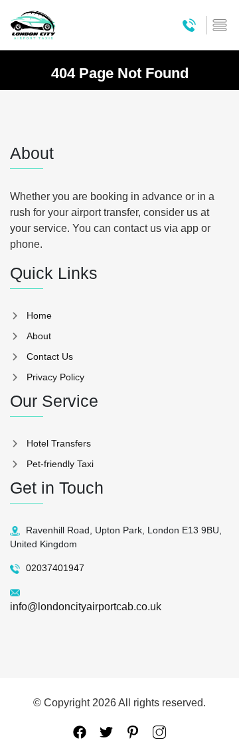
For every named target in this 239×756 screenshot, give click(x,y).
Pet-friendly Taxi (60, 464)
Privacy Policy (55, 377)
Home (39, 315)
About (39, 336)
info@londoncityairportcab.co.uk (85, 606)
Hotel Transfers (59, 443)
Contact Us (50, 356)
